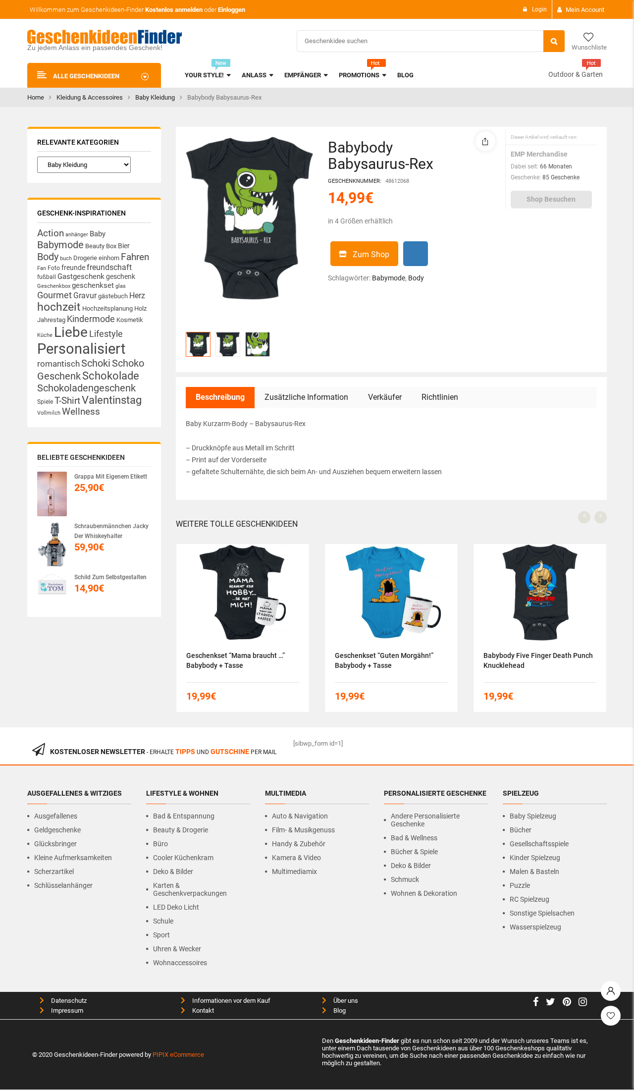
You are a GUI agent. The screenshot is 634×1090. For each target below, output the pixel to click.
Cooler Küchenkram (183, 858)
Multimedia (285, 793)
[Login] (611, 988)
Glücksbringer (55, 844)
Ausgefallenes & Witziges (74, 793)
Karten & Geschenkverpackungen (190, 889)
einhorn (109, 258)
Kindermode (91, 319)
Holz (140, 308)
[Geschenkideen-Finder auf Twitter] (550, 1003)
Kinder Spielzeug (535, 858)
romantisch (58, 364)
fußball (46, 276)
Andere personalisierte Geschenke (425, 820)
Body (47, 257)
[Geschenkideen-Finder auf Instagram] (583, 1003)
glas (120, 286)
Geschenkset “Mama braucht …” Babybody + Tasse (235, 660)
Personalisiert (81, 348)
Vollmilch (48, 413)
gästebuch (113, 296)
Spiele (45, 401)
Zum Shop (371, 254)
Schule (163, 921)
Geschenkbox (53, 286)
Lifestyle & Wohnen (182, 793)
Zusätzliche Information (306, 397)
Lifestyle (106, 333)
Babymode (60, 245)
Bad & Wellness (414, 838)
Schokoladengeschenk (86, 388)
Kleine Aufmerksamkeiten (73, 858)
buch (66, 258)
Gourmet (54, 295)
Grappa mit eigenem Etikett (110, 476)
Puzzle (520, 885)
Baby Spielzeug (533, 816)
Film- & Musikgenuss (303, 830)
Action (50, 233)
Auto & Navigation (300, 816)
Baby (98, 233)
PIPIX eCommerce (178, 1054)
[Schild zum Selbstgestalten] (52, 587)
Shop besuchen (551, 199)
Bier (124, 246)
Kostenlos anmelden (174, 9)
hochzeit (59, 307)
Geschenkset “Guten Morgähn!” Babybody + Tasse (384, 660)
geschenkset (93, 285)
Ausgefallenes (55, 816)
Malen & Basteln (534, 871)
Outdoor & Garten (575, 74)
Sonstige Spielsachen (542, 913)
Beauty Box (100, 246)
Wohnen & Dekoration (424, 893)
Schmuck (405, 879)
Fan (41, 268)
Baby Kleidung (155, 97)
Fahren (135, 257)
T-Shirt (67, 400)
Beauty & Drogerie (180, 830)
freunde (73, 268)
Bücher (520, 830)
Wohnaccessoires (180, 963)
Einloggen (231, 9)
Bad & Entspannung (183, 816)
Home (35, 97)
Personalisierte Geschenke (435, 793)
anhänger (76, 234)
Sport (161, 935)
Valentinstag (112, 400)
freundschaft (109, 267)
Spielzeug (521, 793)
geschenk (120, 276)
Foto (54, 268)
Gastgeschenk (81, 276)
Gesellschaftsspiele (539, 844)
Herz (137, 295)
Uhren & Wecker (177, 949)
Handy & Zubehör (298, 844)
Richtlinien (440, 397)
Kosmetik (129, 320)
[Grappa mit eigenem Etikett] (52, 494)
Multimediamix (294, 871)
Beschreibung (220, 397)
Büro (160, 844)
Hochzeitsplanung (107, 308)
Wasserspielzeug (535, 927)
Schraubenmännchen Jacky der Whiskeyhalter (111, 531)
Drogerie (85, 258)
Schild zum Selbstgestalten (110, 577)
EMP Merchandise (539, 154)
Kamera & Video (296, 858)
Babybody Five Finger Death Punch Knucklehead (538, 660)
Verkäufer (385, 397)
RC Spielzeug (529, 899)
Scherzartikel (54, 871)
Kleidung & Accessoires (89, 97)
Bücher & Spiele (414, 852)
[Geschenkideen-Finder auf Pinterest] (567, 1003)
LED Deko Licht (176, 907)
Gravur (85, 295)
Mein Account (585, 9)
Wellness (81, 411)
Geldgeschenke (57, 830)
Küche (45, 335)
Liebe (71, 332)
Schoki (95, 363)
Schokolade (110, 375)
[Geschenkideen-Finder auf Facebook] (535, 1003)
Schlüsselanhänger (63, 885)
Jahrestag (51, 320)
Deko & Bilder (173, 871)
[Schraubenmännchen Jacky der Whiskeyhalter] (52, 544)
